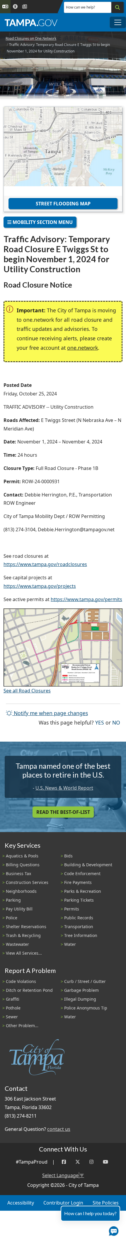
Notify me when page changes (50, 713)
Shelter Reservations (26, 926)
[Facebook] (64, 1162)
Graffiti (12, 999)
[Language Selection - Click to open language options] (5, 6)
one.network (82, 347)
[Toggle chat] (112, 1230)
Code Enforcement (82, 873)
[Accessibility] (15, 6)
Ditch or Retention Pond (29, 990)
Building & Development (88, 864)
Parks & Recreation (82, 891)
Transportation (78, 926)
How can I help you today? (90, 1213)
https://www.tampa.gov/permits (86, 599)
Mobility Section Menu (42, 222)
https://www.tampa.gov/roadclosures (45, 564)
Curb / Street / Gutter (85, 981)
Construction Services (27, 882)
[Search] (117, 7)
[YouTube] (105, 1162)
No (116, 722)
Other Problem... (22, 1025)
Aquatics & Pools (22, 856)
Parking (13, 900)
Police (11, 917)
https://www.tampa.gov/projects (40, 586)
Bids (68, 856)
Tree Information (80, 935)
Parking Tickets (79, 900)
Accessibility (20, 1203)
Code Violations (21, 981)
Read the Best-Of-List (63, 812)
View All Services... (24, 953)
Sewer (12, 1016)
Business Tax (18, 873)
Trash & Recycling (23, 935)
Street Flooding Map (63, 203)
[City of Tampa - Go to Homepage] (31, 22)
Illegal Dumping (80, 999)
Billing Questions (23, 864)
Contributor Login (63, 1203)
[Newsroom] (24, 6)
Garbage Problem (81, 990)
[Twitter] (78, 1162)
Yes (99, 722)
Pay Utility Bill (19, 909)
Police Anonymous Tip (85, 1008)
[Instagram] (91, 1162)
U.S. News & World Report (64, 788)
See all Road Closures (27, 690)
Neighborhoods (21, 891)
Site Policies (106, 1203)
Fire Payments (78, 882)
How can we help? (80, 7)
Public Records (78, 917)
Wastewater (17, 944)
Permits (71, 909)
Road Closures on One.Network (31, 38)
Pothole (13, 1008)
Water (70, 944)
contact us (58, 1129)
